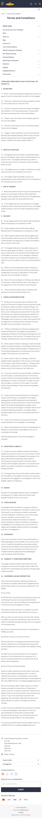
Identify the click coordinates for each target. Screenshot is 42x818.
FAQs (4, 33)
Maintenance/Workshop (10, 60)
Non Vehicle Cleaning (9, 54)
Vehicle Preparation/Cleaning (12, 50)
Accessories (7, 74)
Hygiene (5, 67)
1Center (28, 815)
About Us (6, 37)
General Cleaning (8, 57)
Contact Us (6, 43)
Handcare (6, 64)
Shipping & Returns (9, 71)
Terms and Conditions (10, 47)
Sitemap (21, 812)
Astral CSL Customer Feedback (13, 30)
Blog (4, 40)
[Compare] (35, 4)
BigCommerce (24, 810)
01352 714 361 (9, 754)
